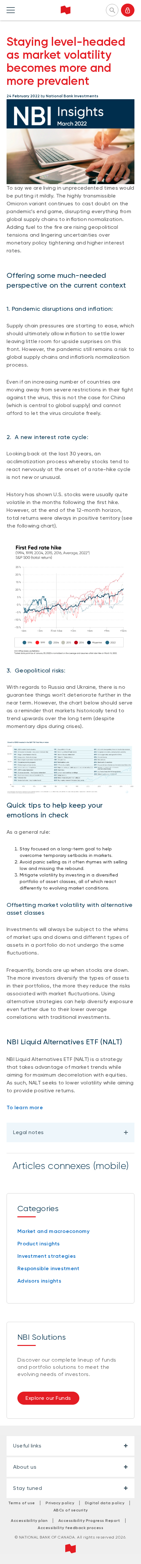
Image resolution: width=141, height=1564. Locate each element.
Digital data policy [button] (105, 1503)
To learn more (25, 1107)
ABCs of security (70, 1510)
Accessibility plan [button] (29, 1520)
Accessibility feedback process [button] (70, 1527)
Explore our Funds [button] (48, 1398)
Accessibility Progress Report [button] (89, 1520)
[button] (112, 9)
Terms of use (21, 1503)
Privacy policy (60, 1503)
